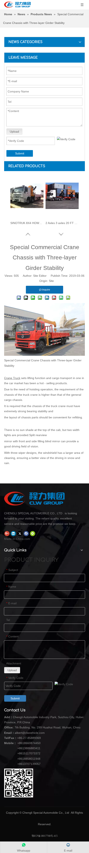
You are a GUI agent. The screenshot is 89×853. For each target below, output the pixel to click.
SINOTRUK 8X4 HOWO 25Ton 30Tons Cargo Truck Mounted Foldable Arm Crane (26, 223)
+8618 (21, 743)
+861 (20, 758)
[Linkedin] (13, 533)
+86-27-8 (23, 738)
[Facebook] (26, 533)
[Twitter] (19, 533)
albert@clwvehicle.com (30, 732)
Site (51, 280)
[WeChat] (32, 533)
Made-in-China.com (17, 538)
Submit (19, 153)
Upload (14, 131)
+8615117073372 (28, 753)
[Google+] (7, 533)
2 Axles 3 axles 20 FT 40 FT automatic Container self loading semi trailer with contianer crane (62, 223)
